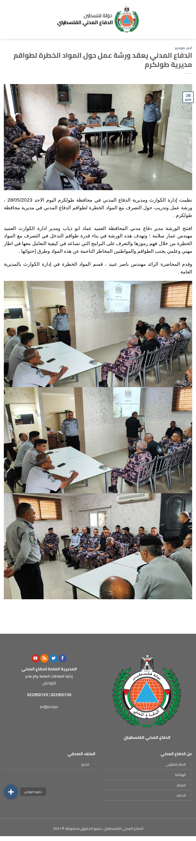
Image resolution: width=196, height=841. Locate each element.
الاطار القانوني (176, 764)
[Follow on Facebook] (62, 658)
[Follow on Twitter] (54, 658)
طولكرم (180, 48)
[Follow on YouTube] (35, 658)
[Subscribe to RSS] (44, 658)
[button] (11, 790)
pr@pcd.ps (49, 706)
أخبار (189, 48)
